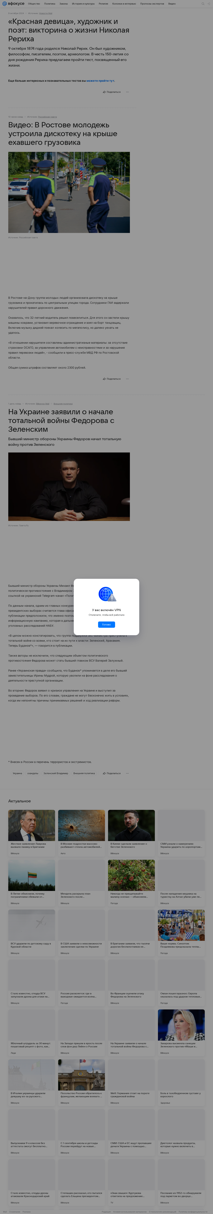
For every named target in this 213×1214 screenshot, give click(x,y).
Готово (106, 624)
